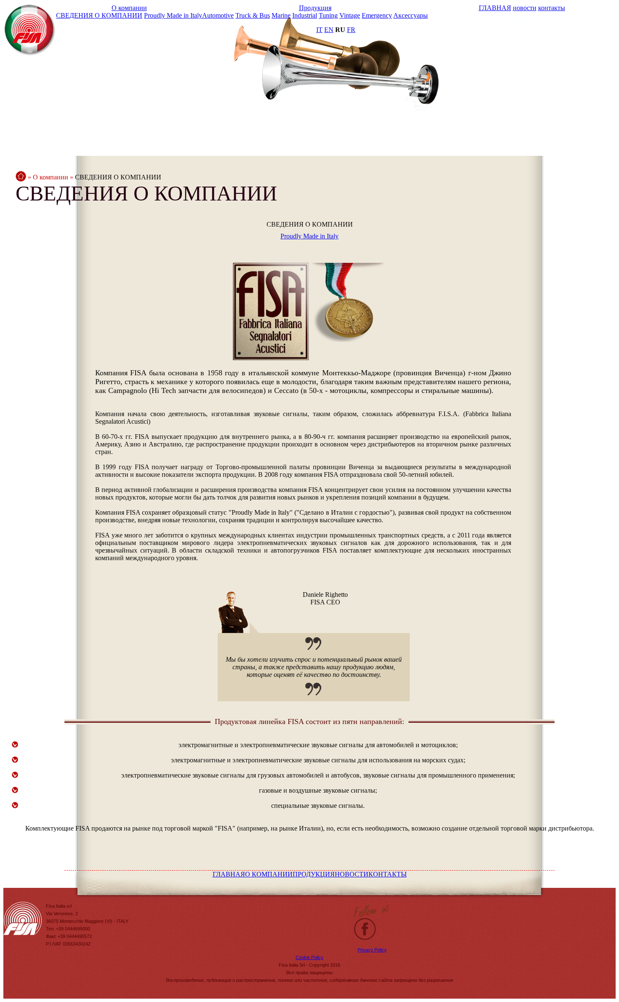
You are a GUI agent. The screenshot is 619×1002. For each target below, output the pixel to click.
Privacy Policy (372, 949)
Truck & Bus (252, 15)
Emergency (377, 15)
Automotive (218, 15)
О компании (129, 7)
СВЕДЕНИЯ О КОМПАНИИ (99, 15)
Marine (281, 15)
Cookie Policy (309, 957)
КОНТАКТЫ (387, 874)
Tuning (328, 15)
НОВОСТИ (351, 874)
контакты (551, 7)
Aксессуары (410, 15)
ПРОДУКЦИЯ (314, 874)
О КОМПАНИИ (269, 874)
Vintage (349, 15)
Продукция (315, 7)
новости (524, 7)
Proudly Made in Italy (173, 15)
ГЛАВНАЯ (495, 7)
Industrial (304, 15)
